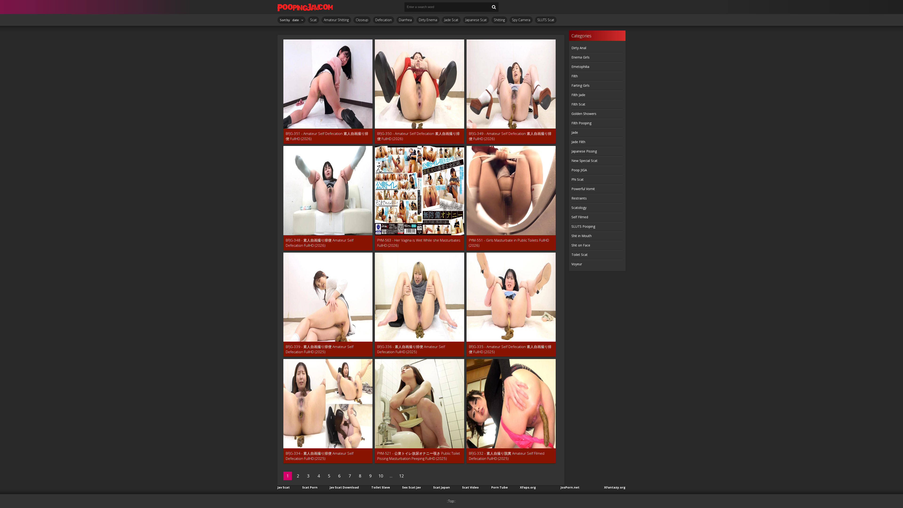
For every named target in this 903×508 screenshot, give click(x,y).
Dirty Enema (428, 20)
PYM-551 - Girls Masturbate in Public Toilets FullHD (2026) (509, 243)
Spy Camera (521, 20)
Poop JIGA (579, 170)
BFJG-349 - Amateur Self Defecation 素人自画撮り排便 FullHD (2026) (510, 136)
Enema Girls (580, 57)
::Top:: (451, 501)
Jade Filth (578, 142)
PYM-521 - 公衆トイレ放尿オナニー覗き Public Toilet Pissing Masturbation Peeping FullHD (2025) (418, 456)
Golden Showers (583, 113)
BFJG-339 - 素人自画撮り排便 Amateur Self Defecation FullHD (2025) (319, 349)
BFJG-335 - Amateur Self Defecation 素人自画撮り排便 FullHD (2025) (510, 349)
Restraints (579, 198)
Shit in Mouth (581, 236)
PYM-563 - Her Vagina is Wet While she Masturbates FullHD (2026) (418, 243)
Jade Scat (451, 20)
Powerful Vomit (583, 189)
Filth (574, 76)
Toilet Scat (579, 254)
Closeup (362, 20)
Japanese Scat (476, 20)
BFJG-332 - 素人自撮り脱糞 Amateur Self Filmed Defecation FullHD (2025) (506, 456)
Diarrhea (405, 20)
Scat (313, 20)
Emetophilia (580, 66)
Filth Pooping (581, 123)
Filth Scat (578, 104)
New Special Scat (584, 160)
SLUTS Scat (545, 20)
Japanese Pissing (584, 151)
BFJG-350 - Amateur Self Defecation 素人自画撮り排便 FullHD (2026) (418, 136)
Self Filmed (579, 217)
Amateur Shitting (336, 20)
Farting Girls (580, 85)
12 (401, 476)
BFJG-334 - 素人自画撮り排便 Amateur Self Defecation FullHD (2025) (319, 456)
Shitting (499, 20)
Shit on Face (580, 245)
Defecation (383, 20)
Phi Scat (577, 179)
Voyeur (576, 264)
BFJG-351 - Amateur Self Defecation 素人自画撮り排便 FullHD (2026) (327, 136)
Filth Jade (578, 95)
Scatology (578, 207)
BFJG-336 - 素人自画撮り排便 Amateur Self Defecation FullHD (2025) (411, 349)
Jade (574, 132)
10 (380, 476)
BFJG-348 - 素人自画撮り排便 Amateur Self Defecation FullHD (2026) (319, 243)
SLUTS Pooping (583, 226)
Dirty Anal (578, 48)
